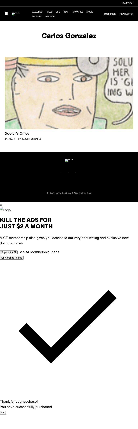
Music (90, 12)
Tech (66, 12)
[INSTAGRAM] (65, 173)
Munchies (78, 12)
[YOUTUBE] (80, 173)
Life (58, 12)
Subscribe (110, 14)
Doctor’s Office (17, 133)
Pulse (49, 12)
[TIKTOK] (72, 173)
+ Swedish (126, 3)
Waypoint (37, 16)
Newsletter (126, 14)
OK (3, 412)
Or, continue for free (11, 257)
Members (50, 16)
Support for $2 (8, 252)
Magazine (37, 12)
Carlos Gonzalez (31, 139)
